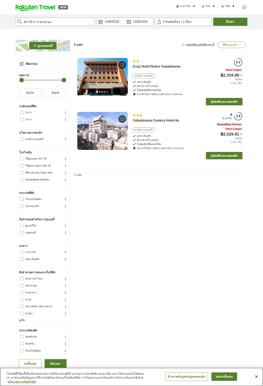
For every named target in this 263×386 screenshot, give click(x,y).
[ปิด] (256, 376)
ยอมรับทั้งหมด (224, 376)
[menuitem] (186, 6)
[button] (35, 7)
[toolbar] (125, 22)
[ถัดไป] (123, 77)
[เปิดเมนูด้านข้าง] (244, 7)
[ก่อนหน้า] (82, 77)
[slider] (21, 80)
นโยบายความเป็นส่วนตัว (22, 381)
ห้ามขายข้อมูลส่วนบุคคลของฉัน (187, 376)
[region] (131, 377)
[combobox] (55, 22)
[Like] (122, 65)
